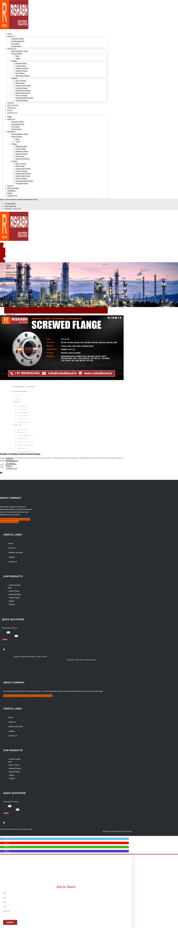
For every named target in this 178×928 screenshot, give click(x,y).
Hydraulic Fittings (21, 68)
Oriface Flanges (21, 95)
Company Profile (17, 39)
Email (4, 632)
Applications (13, 188)
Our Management (17, 41)
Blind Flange (20, 83)
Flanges (14, 78)
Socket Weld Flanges (23, 90)
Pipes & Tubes (16, 53)
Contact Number (8, 636)
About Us (11, 36)
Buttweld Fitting (21, 63)
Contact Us (12, 113)
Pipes (17, 56)
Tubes (17, 58)
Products (11, 48)
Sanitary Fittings (21, 71)
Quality (10, 186)
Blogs (9, 193)
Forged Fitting (20, 66)
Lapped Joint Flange (23, 85)
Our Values (15, 43)
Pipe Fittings (20, 73)
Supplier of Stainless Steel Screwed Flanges (20, 453)
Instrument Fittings (22, 76)
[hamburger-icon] (105, 264)
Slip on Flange (20, 80)
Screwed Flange (21, 88)
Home (9, 117)
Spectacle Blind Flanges (24, 98)
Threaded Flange (21, 100)
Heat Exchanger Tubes (19, 51)
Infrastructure (16, 46)
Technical (11, 191)
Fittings (14, 61)
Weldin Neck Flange (22, 93)
